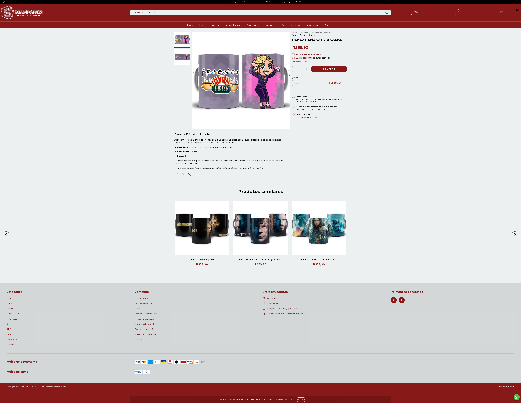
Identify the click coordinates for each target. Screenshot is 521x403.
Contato (329, 25)
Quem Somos (141, 298)
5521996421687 (274, 298)
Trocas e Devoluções (144, 319)
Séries (269, 25)
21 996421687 (273, 303)
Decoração (313, 25)
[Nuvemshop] (506, 387)
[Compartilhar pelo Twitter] (183, 175)
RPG (282, 25)
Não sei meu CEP (298, 88)
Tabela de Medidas (143, 303)
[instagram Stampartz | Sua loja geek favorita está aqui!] (4, 2)
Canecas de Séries (319, 33)
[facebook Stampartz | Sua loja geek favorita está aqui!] (8, 2)
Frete (137, 308)
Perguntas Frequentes (145, 324)
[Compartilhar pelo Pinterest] (189, 175)
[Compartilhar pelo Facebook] (177, 175)
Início (190, 25)
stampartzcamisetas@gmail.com (282, 308)
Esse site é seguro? (144, 329)
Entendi (301, 399)
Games (216, 25)
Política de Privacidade (145, 334)
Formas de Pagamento (146, 314)
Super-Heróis (233, 25)
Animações (253, 25)
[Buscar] (387, 12)
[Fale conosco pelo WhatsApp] (517, 397)
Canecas (296, 25)
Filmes (201, 25)
